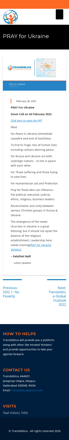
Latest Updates (22, 263)
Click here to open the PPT (26, 120)
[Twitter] (38, 5)
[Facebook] (31, 5)
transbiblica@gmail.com (27, 390)
